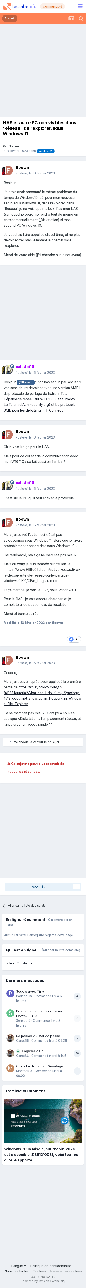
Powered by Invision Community (43, 1281)
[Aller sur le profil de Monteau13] (10, 1068)
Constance (24, 963)
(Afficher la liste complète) (61, 950)
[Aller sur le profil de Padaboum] (10, 993)
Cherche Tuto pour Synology (39, 1066)
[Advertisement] (43, 69)
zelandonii (21, 742)
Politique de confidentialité (50, 1266)
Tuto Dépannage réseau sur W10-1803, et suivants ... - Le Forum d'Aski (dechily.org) (42, 399)
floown (14, 146)
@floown (25, 382)
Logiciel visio (32, 1051)
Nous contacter (16, 1271)
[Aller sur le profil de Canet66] (10, 1038)
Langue (17, 1266)
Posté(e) (35, 173)
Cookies (39, 1271)
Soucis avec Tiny (30, 991)
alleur (11, 963)
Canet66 (22, 1040)
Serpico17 (23, 1020)
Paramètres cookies (66, 1271)
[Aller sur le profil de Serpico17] (10, 1013)
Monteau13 (24, 1071)
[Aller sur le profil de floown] (8, 170)
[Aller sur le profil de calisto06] (8, 369)
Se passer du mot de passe (38, 1036)
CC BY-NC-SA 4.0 (43, 1277)
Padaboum (24, 996)
